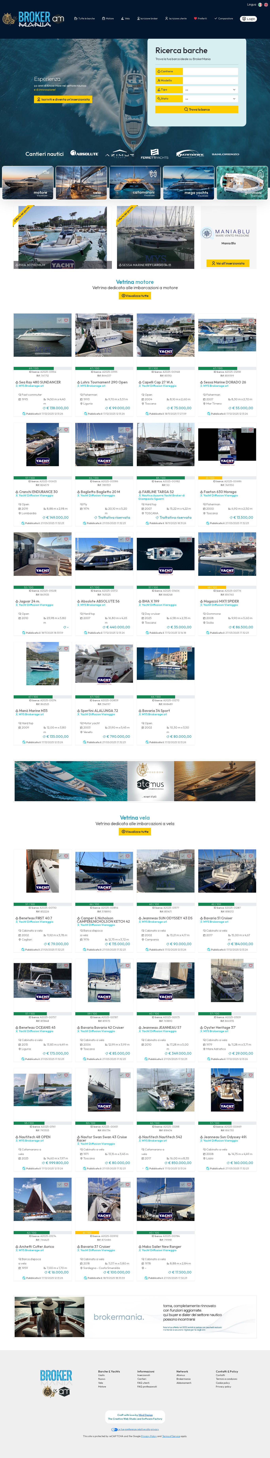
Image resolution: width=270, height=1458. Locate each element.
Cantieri (141, 1378)
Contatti (220, 1375)
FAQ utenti (143, 1382)
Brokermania (184, 1378)
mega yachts (196, 192)
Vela (100, 1382)
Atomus (181, 1375)
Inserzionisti (143, 1375)
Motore (102, 1386)
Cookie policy (223, 1382)
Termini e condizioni (226, 1378)
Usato (101, 1375)
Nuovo (101, 1378)
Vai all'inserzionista (230, 263)
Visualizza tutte (137, 296)
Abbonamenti (184, 1382)
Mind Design (146, 1415)
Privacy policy (223, 1386)
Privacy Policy (149, 1436)
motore (40, 192)
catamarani (144, 192)
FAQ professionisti (147, 1386)
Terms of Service (171, 1436)
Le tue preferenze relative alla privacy (138, 1429)
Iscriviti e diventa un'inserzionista (65, 99)
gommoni (253, 192)
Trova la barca (199, 109)
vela (97, 192)
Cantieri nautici (44, 153)
